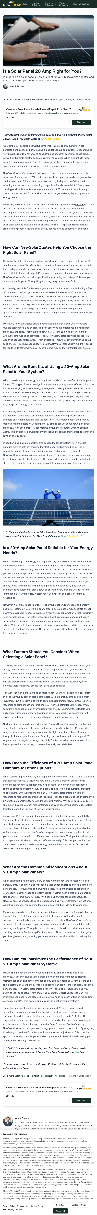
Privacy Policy (9, 1206)
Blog (75, 4)
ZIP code (10, 118)
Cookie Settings (79, 1205)
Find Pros (81, 122)
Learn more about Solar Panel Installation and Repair (28, 99)
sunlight (79, 204)
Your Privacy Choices (12, 1210)
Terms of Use (23, 1206)
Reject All (60, 1205)
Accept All (60, 1211)
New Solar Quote (62, 1064)
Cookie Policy (80, 1182)
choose (75, 173)
